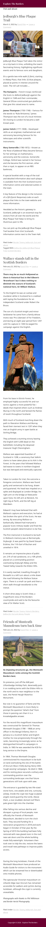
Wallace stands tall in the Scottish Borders (21, 260)
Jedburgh (29, 242)
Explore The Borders (13, 3)
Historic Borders (32, 611)
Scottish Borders (14, 251)
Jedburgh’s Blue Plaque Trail (19, 18)
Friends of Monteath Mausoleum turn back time (22, 623)
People (27, 614)
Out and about (17, 614)
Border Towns (19, 242)
